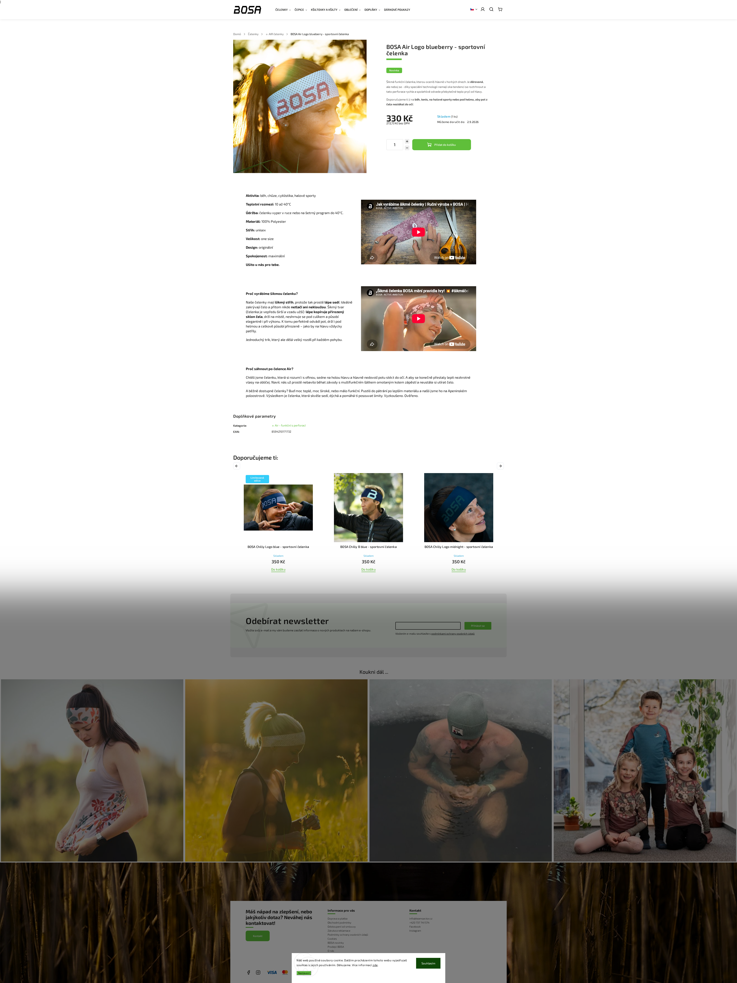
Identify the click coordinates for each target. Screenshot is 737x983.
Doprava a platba (337, 918)
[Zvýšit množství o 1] (407, 141)
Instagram (415, 930)
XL (383, 579)
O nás (331, 950)
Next (501, 466)
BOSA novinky (336, 942)
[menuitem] (285, 9)
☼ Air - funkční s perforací (289, 425)
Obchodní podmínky (339, 922)
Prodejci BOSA (336, 946)
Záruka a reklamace (339, 930)
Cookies (332, 938)
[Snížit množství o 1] (407, 148)
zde (375, 965)
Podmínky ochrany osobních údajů (348, 934)
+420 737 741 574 (419, 922)
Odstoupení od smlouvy (342, 926)
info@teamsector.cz (420, 918)
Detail (368, 569)
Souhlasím (428, 963)
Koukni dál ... (373, 672)
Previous (237, 466)
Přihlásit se (478, 625)
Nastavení (304, 973)
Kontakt (257, 936)
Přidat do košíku (445, 144)
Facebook (415, 926)
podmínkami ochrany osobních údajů (453, 633)
